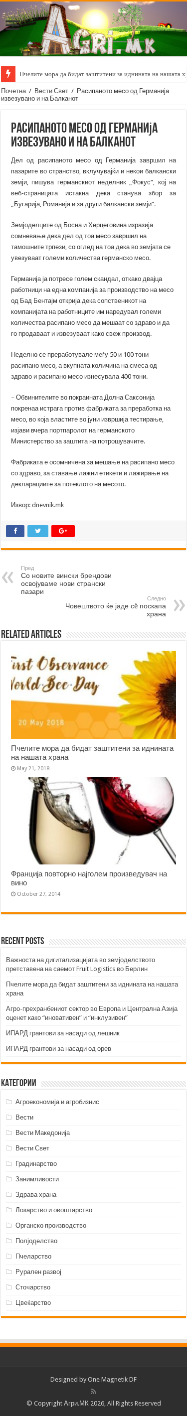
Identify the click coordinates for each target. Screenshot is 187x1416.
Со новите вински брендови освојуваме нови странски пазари (66, 580)
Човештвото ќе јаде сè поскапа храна (115, 606)
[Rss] (93, 1392)
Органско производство (50, 1225)
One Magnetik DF (112, 1379)
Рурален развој (38, 1271)
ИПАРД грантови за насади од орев (58, 1048)
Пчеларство (33, 1256)
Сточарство (32, 1287)
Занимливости (37, 1179)
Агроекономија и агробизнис (57, 1102)
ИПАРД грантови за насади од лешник (63, 1033)
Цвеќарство (33, 1302)
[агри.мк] (93, 28)
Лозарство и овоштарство (53, 1210)
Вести (24, 1117)
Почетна (13, 91)
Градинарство (36, 1163)
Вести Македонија (42, 1132)
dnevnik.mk (48, 505)
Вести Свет (51, 91)
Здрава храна (35, 1194)
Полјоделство (36, 1241)
